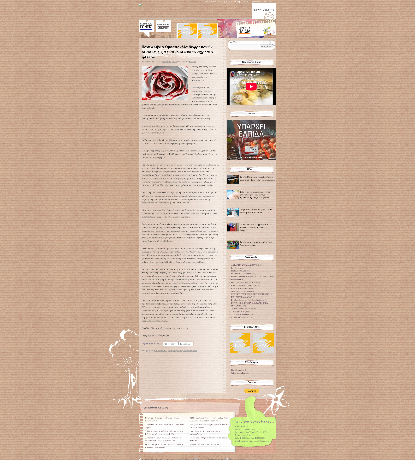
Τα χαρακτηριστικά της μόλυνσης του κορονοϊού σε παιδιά (256, 211)
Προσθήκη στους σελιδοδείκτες (182, 350)
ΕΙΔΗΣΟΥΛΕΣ (160, 350)
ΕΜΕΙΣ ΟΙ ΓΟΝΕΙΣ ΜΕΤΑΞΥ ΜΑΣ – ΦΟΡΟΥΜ (251, 276)
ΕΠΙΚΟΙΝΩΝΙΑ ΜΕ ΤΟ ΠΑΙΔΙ (244, 282)
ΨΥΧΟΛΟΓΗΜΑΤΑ (239, 317)
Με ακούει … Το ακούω (241, 291)
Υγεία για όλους (238, 311)
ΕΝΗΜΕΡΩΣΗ (237, 279)
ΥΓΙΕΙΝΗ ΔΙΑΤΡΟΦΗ (240, 314)
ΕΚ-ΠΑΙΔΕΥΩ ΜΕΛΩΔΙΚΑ (243, 273)
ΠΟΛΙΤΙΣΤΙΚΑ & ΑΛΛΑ (241, 297)
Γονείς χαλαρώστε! (239, 267)
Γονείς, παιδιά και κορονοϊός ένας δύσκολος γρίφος (256, 243)
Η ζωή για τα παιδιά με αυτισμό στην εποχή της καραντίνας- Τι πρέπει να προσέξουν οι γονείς (255, 194)
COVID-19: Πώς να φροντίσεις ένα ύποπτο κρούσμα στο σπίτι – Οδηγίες (256, 227)
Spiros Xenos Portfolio (240, 373)
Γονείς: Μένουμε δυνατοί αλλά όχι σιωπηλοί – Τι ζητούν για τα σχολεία (257, 178)
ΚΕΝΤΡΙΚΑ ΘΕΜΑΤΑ (240, 288)
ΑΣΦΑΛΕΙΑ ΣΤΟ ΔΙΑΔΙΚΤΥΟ (244, 265)
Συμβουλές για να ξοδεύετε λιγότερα (247, 300)
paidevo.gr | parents (154, 452)
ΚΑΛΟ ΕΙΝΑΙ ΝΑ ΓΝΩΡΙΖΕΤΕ (244, 285)
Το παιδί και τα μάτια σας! (243, 308)
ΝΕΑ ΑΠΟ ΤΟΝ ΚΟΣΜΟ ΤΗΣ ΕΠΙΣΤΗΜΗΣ (250, 294)
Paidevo (192, 61)
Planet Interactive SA (239, 370)
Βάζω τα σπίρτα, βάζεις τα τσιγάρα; (206, 444)
